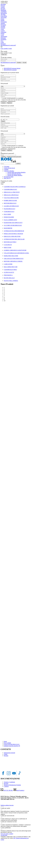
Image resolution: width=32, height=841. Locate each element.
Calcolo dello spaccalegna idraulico (16, 172)
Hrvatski (3, 8)
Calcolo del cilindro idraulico (14, 175)
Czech (2, 35)
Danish (2, 20)
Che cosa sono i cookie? (7, 833)
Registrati (9, 103)
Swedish (3, 26)
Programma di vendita (6, 181)
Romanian (3, 24)
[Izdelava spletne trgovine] (2, 806)
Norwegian (3, 17)
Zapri (2, 184)
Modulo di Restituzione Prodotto (12, 785)
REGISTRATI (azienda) (10, 69)
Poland (2, 33)
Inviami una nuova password (14, 156)
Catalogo (6, 786)
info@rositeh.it (20, 790)
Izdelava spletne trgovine (7, 805)
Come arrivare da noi (9, 168)
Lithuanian (3, 32)
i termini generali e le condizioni (15, 98)
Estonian (3, 27)
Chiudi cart (3, 54)
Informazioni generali (9, 752)
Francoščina (4, 16)
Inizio (5, 741)
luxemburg (3, 39)
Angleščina (3, 11)
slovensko (3, 4)
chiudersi (19, 62)
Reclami (6, 755)
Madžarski (3, 10)
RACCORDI (7, 743)
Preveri (3, 121)
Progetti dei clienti (8, 176)
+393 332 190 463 (8, 790)
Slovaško (3, 14)
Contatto (6, 169)
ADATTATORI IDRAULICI (11, 744)
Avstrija (3, 7)
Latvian (3, 30)
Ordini (5, 754)
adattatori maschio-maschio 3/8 (12, 746)
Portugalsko (4, 22)
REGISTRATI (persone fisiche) (12, 68)
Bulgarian (3, 38)
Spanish (3, 23)
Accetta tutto (4, 835)
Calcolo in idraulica (9, 171)
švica (2, 41)
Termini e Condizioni (9, 782)
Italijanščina (4, 13)
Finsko (2, 19)
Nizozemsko (4, 36)
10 (4, 300)
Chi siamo (6, 166)
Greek (2, 29)
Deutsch (3, 5)
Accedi (24, 62)
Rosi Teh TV (7, 178)
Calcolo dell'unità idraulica (14, 173)
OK (14, 838)
